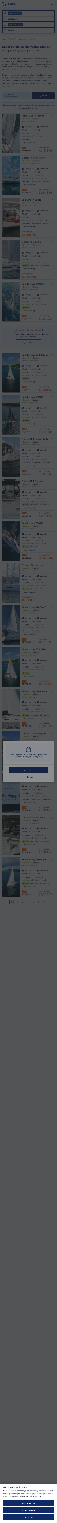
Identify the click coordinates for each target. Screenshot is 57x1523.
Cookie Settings (28, 1503)
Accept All (28, 1517)
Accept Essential (28, 1510)
